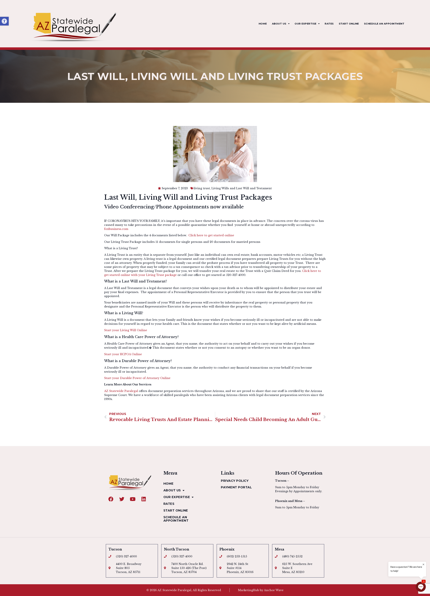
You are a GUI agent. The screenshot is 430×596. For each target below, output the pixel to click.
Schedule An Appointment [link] (384, 23)
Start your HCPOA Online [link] (123, 354)
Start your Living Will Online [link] (125, 330)
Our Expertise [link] (305, 23)
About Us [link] (279, 23)
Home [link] (263, 23)
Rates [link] (329, 23)
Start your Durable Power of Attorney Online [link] (137, 378)
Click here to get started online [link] (211, 235)
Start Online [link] (349, 23)
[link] (4, 21)
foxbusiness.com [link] (116, 229)
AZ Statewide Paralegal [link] (121, 391)
